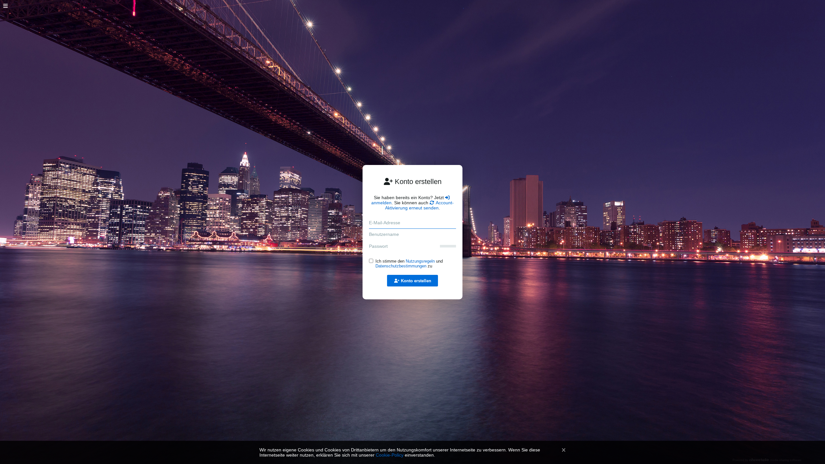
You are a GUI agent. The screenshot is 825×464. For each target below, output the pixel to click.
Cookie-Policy (389, 455)
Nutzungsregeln (420, 261)
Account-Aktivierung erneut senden (419, 205)
